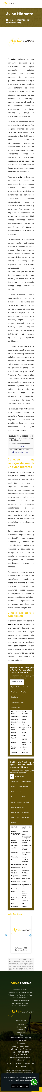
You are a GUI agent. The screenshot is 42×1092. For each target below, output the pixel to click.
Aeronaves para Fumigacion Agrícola (20, 992)
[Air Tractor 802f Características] (21, 931)
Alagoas (13, 823)
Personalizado (15, 707)
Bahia (23, 797)
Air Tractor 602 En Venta (20, 1006)
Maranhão (25, 817)
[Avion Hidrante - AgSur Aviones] (10, 4)
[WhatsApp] (35, 1082)
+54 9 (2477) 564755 (22, 1049)
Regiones (21, 1032)
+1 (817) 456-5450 (22, 1047)
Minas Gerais (15, 782)
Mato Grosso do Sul (17, 807)
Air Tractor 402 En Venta (24, 995)
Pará (18, 817)
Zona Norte (26, 687)
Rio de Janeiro (19, 776)
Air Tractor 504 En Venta (20, 1003)
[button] (38, 4)
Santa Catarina (23, 787)
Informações (21, 1040)
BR (11, 776)
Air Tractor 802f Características (21, 949)
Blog (21, 1035)
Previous (6, 935)
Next (30, 935)
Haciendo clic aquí (22, 452)
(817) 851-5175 (21, 447)
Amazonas (25, 812)
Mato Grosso (15, 812)
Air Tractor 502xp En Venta (20, 1000)
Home (21, 1024)
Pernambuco (15, 797)
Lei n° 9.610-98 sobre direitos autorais (21, 969)
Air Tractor (11, 995)
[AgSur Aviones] (21, 1013)
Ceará (13, 802)
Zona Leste (14, 697)
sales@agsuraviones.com (22, 1057)
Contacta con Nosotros (21, 1038)
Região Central (16, 687)
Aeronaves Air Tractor (20, 990)
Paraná (13, 787)
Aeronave (21, 1030)
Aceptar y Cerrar (20, 1086)
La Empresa (21, 1027)
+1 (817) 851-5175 (22, 1052)
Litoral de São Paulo (17, 702)
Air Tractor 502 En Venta (20, 998)
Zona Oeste (14, 692)
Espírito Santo (26, 782)
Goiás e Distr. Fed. (23, 802)
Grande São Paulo (17, 682)
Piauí (12, 817)
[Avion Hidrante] (21, 42)
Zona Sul (23, 692)
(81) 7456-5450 (22, 1054)
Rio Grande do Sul (17, 792)
